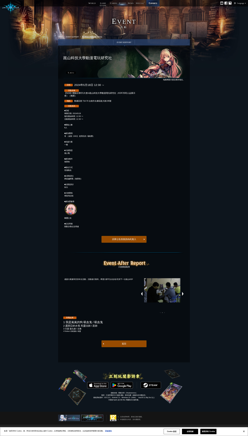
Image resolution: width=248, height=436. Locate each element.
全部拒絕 (190, 431)
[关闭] (244, 431)
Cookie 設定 (172, 431)
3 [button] (164, 312)
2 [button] (162, 312)
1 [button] (160, 312)
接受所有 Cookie (208, 431)
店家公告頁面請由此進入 (124, 239)
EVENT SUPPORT (72, 37)
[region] (124, 431)
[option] (162, 290)
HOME (60, 37)
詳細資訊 (108, 431)
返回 (124, 343)
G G (103, 4)
